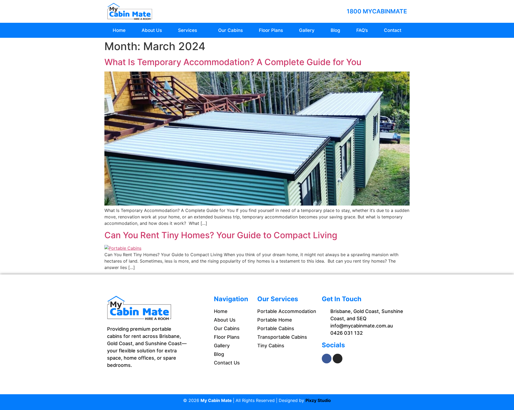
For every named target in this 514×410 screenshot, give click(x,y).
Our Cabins (230, 30)
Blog (335, 30)
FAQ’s (362, 30)
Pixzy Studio (318, 400)
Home (119, 30)
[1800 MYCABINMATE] (339, 11)
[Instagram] (337, 358)
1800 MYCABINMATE (377, 11)
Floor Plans (271, 30)
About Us (152, 30)
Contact (392, 30)
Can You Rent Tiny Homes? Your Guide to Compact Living (220, 235)
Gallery (307, 30)
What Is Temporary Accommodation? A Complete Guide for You (232, 62)
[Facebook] (326, 358)
